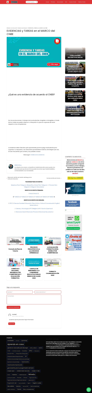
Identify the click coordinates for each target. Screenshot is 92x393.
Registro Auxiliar (37, 383)
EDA (66, 2)
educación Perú (10, 353)
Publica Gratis (81, 2)
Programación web (12, 383)
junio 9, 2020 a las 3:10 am (18, 316)
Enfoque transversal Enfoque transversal (15, 356)
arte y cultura (33, 348)
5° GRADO (44, 197)
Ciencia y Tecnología (22, 208)
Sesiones (18, 386)
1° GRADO (16, 197)
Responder (11, 323)
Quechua (49, 208)
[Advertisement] (46, 15)
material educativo (22, 374)
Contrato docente (16, 351)
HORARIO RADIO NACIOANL (23, 371)
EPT (31, 208)
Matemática (33, 205)
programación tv (31, 380)
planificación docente (11, 377)
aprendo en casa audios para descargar (17, 348)
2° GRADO (23, 197)
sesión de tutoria (11, 389)
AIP (39, 208)
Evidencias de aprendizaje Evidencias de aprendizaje (18, 359)
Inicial (47, 2)
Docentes (24, 351)
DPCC (11, 203)
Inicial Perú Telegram (41, 185)
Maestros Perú (15, 185)
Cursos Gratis (72, 2)
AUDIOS (40, 348)
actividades (10, 340)
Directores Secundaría (46, 212)
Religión (35, 208)
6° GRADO (51, 197)
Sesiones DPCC (25, 386)
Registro (29, 383)
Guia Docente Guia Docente (14, 365)
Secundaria (60, 2)
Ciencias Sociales (19, 203)
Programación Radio (33, 377)
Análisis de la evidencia (37, 155)
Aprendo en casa (15, 344)
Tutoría (43, 208)
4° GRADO (37, 197)
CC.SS (8, 351)
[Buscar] (36, 2)
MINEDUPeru (18, 165)
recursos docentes (22, 383)
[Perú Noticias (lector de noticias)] (70, 211)
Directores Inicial (20, 212)
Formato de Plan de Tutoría (53, 178)
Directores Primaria (32, 212)
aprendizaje (24, 340)
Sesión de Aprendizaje (35, 386)
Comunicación (50, 203)
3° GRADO (30, 197)
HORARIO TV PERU (36, 371)
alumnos (17, 340)
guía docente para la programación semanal (20, 368)
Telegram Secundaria (37, 187)
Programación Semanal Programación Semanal (16, 380)
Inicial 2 (36, 193)
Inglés (57, 203)
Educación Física (30, 203)
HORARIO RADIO (11, 371)
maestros (14, 374)
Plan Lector (19, 377)
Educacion (36, 351)
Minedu (32, 374)
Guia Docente (25, 362)
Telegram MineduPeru (27, 185)
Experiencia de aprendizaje (13, 362)
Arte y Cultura (40, 203)
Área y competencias (28, 389)
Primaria (53, 2)
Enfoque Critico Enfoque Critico (22, 353)
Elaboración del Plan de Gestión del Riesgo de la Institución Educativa (20, 178)
